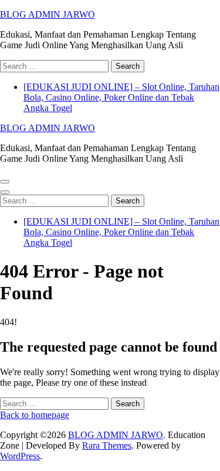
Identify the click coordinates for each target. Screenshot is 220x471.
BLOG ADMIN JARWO (47, 14)
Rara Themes (106, 445)
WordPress (20, 456)
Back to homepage (34, 415)
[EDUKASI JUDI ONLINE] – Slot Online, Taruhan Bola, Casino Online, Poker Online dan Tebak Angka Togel (121, 97)
